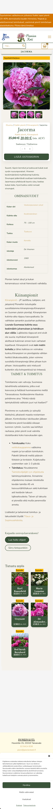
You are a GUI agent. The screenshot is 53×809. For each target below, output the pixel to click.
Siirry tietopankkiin (18, 547)
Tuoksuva (28, 231)
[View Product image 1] (14, 115)
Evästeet (19, 805)
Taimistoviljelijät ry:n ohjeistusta (28, 471)
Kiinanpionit (32, 125)
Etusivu (9, 125)
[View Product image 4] (39, 115)
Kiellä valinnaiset (26, 792)
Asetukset (26, 799)
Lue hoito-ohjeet (17, 539)
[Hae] (24, 45)
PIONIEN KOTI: (26, 740)
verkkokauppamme (21, 447)
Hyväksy (26, 785)
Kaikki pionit (20, 125)
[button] (49, 756)
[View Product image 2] (22, 115)
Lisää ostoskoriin (26, 156)
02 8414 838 (26, 746)
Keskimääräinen (30, 214)
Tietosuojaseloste (29, 805)
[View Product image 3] (30, 115)
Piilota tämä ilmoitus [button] (24, 25)
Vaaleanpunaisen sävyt (33, 205)
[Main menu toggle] (49, 36)
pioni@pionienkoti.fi (26, 749)
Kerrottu (27, 240)
